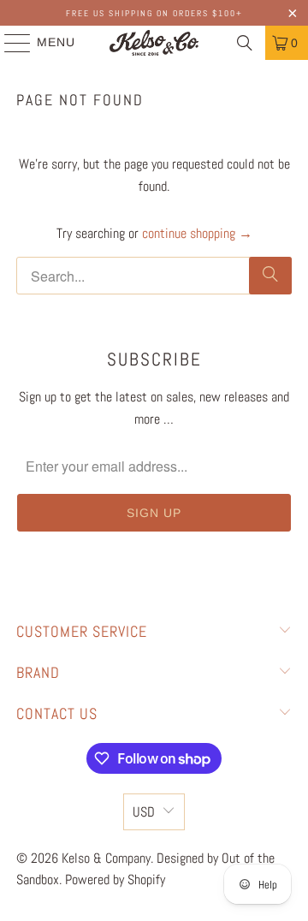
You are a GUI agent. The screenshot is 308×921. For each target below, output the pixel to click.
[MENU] (9, 43)
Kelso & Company (106, 858)
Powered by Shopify (115, 879)
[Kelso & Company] (154, 43)
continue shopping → (197, 233)
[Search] (244, 43)
